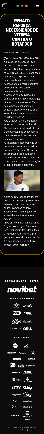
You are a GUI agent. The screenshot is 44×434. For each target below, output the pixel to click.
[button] (37, 5)
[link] (7, 5)
